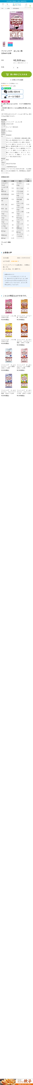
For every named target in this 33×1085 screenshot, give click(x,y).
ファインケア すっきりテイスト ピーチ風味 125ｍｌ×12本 (24, 366)
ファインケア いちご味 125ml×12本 (9, 316)
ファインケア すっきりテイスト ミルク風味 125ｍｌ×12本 (8, 366)
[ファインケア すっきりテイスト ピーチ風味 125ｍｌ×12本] (24, 355)
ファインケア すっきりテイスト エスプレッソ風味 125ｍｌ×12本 (24, 341)
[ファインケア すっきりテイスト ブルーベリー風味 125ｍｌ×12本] (8, 380)
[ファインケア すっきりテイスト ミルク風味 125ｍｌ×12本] (8, 355)
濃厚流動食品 (16, 8)
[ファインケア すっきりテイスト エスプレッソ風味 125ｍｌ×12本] (24, 330)
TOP (2, 8)
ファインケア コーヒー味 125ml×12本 (24, 316)
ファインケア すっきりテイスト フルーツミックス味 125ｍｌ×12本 (24, 391)
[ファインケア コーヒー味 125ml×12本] (24, 306)
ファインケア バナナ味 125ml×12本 (9, 340)
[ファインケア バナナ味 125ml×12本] (8, 330)
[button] (3, 4)
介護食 (8, 8)
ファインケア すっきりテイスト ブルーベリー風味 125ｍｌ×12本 (8, 391)
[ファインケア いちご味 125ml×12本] (8, 306)
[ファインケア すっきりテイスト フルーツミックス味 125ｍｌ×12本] (24, 380)
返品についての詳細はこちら (10, 83)
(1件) (14, 86)
